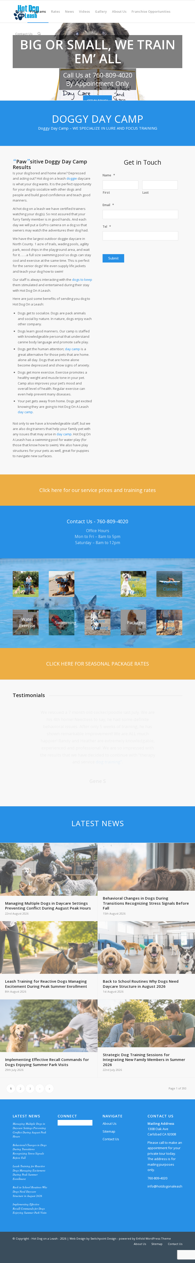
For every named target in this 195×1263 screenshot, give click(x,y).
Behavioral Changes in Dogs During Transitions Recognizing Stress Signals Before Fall (29, 1151)
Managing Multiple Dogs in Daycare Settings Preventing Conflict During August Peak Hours (29, 1130)
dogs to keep (82, 279)
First (106, 192)
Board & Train (133, 585)
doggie (72, 178)
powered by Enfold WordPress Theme (145, 1238)
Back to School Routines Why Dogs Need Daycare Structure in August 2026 (30, 1191)
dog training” (109, 762)
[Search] (39, 34)
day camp (72, 349)
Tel (107, 226)
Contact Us (111, 1139)
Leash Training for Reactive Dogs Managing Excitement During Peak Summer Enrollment (29, 1172)
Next (170, 716)
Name (109, 175)
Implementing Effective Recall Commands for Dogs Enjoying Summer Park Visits (29, 1208)
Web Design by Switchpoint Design (93, 1238)
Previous (24, 716)
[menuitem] (20, 11)
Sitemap (109, 1131)
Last (145, 192)
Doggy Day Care (61, 585)
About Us (110, 1123)
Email (108, 205)
